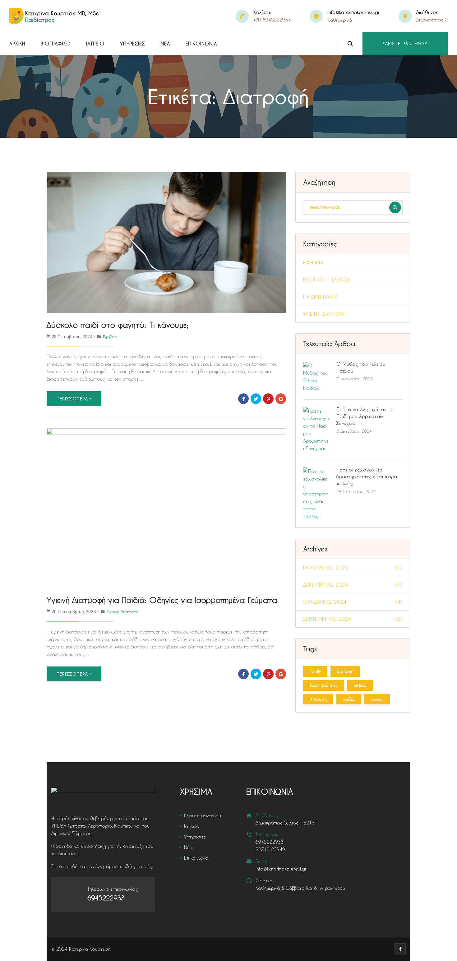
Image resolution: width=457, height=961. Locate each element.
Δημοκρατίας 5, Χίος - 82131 (286, 822)
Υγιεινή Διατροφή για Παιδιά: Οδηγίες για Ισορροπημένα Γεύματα (162, 600)
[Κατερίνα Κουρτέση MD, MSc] (54, 16)
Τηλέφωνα (266, 834)
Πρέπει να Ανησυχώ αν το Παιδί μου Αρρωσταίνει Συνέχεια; (365, 416)
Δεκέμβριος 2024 (353, 584)
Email (261, 861)
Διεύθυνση (267, 815)
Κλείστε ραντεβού (405, 43)
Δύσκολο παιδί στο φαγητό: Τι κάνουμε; (117, 324)
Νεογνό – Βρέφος (327, 279)
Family (315, 671)
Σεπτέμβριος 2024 (353, 619)
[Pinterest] (268, 398)
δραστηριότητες (324, 685)
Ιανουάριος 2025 (353, 567)
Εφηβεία (110, 336)
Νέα (165, 43)
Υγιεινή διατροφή (122, 611)
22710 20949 (270, 849)
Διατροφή (345, 671)
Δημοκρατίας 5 (432, 19)
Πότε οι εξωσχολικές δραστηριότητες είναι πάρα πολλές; (366, 476)
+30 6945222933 (272, 19)
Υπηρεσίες (132, 43)
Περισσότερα (72, 398)
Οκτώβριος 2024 (353, 602)
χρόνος (377, 699)
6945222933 (270, 842)
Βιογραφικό (56, 43)
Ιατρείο (95, 43)
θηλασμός (318, 699)
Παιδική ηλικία (320, 296)
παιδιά (348, 699)
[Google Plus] (280, 398)
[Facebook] (243, 398)
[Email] (249, 861)
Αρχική (17, 43)
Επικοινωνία (201, 43)
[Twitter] (256, 398)
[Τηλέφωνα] (249, 835)
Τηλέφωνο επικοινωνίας (112, 889)
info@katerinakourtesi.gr (353, 12)
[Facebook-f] (400, 948)
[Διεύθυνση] (249, 815)
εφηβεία (360, 685)
